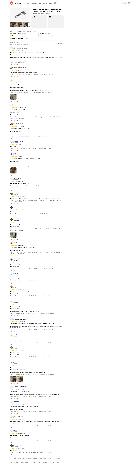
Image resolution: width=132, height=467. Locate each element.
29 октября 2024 (21, 404)
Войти (124, 3)
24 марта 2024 (21, 277)
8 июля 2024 (20, 222)
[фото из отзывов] (13, 97)
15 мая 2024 (20, 245)
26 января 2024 (21, 304)
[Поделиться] (63, 8)
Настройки (44, 462)
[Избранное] (118, 3)
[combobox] (33, 3)
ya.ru (53, 462)
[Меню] (128, 3)
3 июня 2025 (20, 156)
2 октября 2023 (21, 365)
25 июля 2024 (21, 50)
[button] (13, 24)
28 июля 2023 (21, 448)
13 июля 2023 (21, 419)
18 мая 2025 (20, 181)
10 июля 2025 (21, 144)
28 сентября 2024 (22, 196)
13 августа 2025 (21, 126)
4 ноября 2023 (21, 338)
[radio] (11, 64)
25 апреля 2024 (21, 262)
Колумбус (15, 462)
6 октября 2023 (21, 350)
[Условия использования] (62, 32)
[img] (13, 50)
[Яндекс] (11, 3)
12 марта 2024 (21, 289)
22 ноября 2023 (21, 433)
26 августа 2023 (21, 389)
